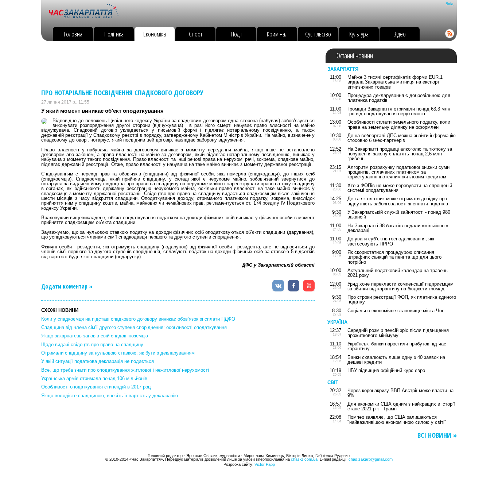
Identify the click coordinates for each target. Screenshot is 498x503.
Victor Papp (264, 464)
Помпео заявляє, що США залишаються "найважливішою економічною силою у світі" (396, 419)
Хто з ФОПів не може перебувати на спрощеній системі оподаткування (399, 188)
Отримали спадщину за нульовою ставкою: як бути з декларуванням (118, 353)
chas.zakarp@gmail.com (371, 459)
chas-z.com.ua (304, 459)
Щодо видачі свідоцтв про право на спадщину (92, 344)
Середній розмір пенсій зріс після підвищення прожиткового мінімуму (398, 333)
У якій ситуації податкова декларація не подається (97, 361)
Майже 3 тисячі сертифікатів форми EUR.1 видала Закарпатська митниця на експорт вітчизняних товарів (395, 82)
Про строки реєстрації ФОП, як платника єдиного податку (401, 299)
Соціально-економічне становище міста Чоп (395, 310)
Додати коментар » (67, 286)
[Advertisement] (174, 65)
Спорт (195, 33)
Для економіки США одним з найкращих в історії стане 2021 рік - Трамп (401, 406)
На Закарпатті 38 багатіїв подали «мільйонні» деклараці (397, 228)
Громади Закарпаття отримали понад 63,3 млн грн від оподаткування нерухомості (398, 111)
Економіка (154, 33)
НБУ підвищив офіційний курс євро (386, 370)
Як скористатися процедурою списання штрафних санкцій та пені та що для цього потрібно (394, 257)
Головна (73, 33)
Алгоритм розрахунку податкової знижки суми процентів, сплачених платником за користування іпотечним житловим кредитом (398, 172)
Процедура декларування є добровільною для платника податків (398, 98)
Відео (399, 33)
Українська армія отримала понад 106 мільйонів (94, 378)
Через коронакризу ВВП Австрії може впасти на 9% (400, 393)
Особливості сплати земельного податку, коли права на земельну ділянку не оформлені (398, 124)
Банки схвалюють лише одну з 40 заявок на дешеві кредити (396, 360)
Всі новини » (437, 435)
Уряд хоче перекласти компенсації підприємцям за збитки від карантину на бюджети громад (400, 286)
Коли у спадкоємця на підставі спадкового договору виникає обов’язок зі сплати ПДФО (138, 319)
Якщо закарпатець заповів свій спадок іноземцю (94, 335)
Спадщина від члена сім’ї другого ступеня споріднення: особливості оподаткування (134, 327)
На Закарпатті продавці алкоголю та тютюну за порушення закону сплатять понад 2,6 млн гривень (399, 154)
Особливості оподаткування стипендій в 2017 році (96, 386)
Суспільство (318, 33)
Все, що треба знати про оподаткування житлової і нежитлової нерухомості (125, 370)
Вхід (449, 3)
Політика (114, 33)
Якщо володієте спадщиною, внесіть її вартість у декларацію (109, 395)
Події (236, 33)
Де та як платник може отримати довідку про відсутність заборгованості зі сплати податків (397, 201)
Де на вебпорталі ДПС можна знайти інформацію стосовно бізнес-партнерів (401, 138)
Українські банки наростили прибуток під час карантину (396, 346)
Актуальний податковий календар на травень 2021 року (397, 273)
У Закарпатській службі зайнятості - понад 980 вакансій (398, 214)
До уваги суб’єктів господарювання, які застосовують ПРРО (390, 241)
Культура (359, 33)
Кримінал (277, 33)
